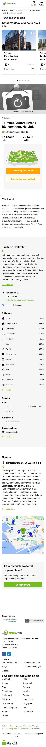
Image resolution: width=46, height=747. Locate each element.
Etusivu (4, 10)
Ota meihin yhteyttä (32, 667)
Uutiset (5, 671)
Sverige (5, 683)
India (25, 707)
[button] (33, 33)
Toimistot (21, 10)
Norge (5, 687)
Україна (26, 691)
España (5, 712)
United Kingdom (9, 707)
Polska (26, 695)
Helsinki (5, 13)
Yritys (4, 667)
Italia (25, 679)
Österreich (27, 683)
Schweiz (27, 687)
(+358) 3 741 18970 (10, 647)
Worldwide (28, 712)
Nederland (7, 695)
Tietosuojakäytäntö (9, 728)
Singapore (27, 703)
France (5, 716)
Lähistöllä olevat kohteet (23, 179)
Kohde (12, 10)
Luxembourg (7, 703)
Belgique (6, 699)
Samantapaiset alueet (23, 171)
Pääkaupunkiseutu (34, 10)
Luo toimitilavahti (9, 663)
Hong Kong (28, 699)
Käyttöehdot (24, 728)
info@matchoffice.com (11, 644)
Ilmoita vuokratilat (32, 663)
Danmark (6, 679)
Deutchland (7, 691)
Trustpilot (5, 605)
